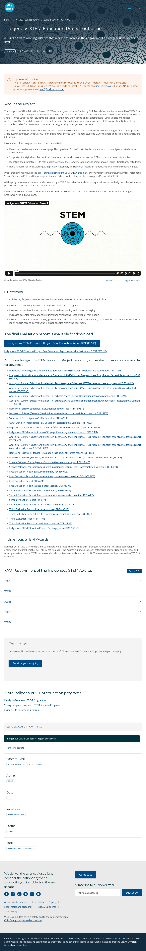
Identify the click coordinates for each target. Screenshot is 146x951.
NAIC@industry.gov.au (51, 89)
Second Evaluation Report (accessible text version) (42, 504)
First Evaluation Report (27, 481)
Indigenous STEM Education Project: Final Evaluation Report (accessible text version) (55, 351)
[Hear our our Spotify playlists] (25, 894)
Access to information (15, 902)
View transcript (112, 280)
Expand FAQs (134, 571)
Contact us (85, 874)
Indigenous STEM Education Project (21, 848)
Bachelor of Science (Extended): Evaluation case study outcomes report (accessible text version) (65, 457)
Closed (10, 831)
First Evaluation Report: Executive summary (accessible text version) (52, 476)
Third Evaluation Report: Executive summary (39, 509)
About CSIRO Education (29, 20)
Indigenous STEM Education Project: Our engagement (44, 528)
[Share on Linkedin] (44, 51)
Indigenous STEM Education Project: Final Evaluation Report (52, 343)
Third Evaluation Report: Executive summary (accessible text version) (50, 514)
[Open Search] (138, 7)
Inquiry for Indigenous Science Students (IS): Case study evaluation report (54, 427)
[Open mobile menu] (129, 7)
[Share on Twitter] (37, 51)
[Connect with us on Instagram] (13, 894)
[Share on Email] (50, 51)
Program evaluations (16, 764)
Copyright (53, 902)
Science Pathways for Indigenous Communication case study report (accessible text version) (63, 467)
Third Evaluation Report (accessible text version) (40, 523)
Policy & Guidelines (46, 906)
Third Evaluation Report (27, 518)
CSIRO (10, 781)
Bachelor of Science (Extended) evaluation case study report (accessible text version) (58, 413)
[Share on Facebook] (31, 51)
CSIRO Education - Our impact (57, 20)
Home (6, 20)
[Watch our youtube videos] (38, 894)
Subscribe (132, 892)
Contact (10, 51)
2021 (9, 798)
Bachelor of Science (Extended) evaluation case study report (47, 408)
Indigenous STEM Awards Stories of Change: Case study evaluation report (53, 432)
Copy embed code (132, 280)
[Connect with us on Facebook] (6, 894)
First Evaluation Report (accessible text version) (40, 485)
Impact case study (35, 764)
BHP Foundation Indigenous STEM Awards (59, 172)
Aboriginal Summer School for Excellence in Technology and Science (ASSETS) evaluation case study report (71, 383)
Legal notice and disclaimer (18, 906)
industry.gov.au (104, 86)
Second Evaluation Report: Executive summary (40, 490)
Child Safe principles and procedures (23, 920)
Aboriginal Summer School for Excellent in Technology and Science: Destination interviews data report (68, 396)
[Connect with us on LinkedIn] (19, 894)
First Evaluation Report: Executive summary (38, 471)
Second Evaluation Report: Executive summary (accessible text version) (51, 495)
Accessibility (38, 902)
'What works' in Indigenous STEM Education (39, 418)
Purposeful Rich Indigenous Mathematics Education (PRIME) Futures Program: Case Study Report (65, 370)
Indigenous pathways (16, 814)
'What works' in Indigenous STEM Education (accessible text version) (50, 422)
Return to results (15, 747)
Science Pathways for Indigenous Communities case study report (49, 462)
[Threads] (32, 894)
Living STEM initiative (65, 191)
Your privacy (10, 911)
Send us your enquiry (25, 663)
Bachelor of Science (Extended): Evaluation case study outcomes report (52, 452)
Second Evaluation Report (28, 499)
